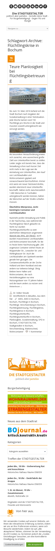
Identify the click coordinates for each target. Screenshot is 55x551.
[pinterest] (20, 6)
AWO (20, 298)
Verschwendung (16, 328)
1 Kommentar (35, 331)
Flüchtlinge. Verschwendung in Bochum (27, 304)
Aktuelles (32, 296)
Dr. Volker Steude (21, 293)
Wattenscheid (31, 328)
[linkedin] (37, 6)
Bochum (13, 301)
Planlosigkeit (15, 319)
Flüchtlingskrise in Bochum (21, 310)
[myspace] (32, 6)
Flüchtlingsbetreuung (18, 307)
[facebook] (45, 6)
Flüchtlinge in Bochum (28, 301)
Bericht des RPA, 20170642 (22, 235)
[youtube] (28, 6)
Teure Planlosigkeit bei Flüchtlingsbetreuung (27, 73)
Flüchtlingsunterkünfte (19, 313)
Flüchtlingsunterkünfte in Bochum (24, 316)
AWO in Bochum (31, 298)
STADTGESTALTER (27, 322)
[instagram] (24, 6)
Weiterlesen (15, 286)
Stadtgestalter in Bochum (21, 325)
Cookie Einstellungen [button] (14, 544)
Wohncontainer (16, 331)
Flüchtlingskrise (36, 307)
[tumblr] (11, 6)
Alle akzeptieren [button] (35, 544)
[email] (15, 6)
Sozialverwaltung (29, 319)
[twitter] (41, 6)
